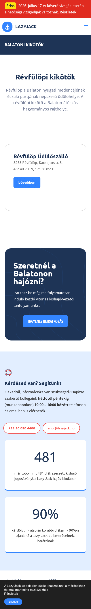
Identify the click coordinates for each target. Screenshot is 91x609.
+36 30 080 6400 (22, 428)
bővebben (27, 182)
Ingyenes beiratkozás (45, 321)
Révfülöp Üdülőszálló (40, 156)
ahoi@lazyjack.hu (61, 428)
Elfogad (13, 601)
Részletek (68, 12)
